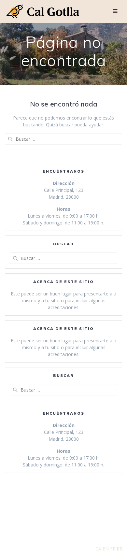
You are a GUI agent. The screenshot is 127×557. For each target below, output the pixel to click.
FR (113, 549)
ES (119, 549)
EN (106, 549)
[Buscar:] (63, 139)
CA (98, 549)
